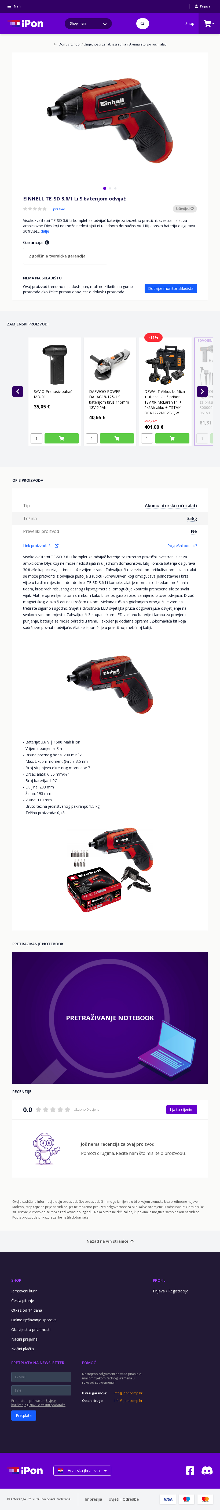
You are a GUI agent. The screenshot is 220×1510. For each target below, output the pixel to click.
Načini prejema (24, 1339)
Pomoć (89, 1362)
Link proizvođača (38, 545)
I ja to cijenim (181, 1109)
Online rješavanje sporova (34, 1319)
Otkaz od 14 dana (26, 1310)
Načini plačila (22, 1348)
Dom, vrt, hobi (69, 44)
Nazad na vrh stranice (107, 1241)
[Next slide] (202, 391)
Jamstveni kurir (24, 1290)
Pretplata (24, 1415)
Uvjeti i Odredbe (124, 1499)
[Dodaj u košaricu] (62, 438)
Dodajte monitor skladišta (170, 288)
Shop (189, 23)
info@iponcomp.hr (128, 1393)
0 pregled (57, 209)
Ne (194, 531)
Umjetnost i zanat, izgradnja (104, 44)
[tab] (104, 188)
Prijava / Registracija (170, 1290)
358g (192, 518)
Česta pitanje (22, 1300)
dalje (45, 231)
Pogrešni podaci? (182, 545)
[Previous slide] (17, 391)
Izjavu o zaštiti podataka (47, 1405)
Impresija (93, 1499)
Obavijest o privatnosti (30, 1329)
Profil (159, 1280)
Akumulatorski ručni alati (147, 44)
